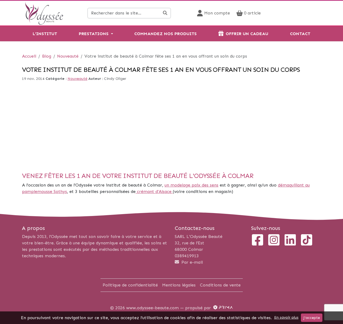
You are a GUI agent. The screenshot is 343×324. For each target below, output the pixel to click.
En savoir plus (286, 317)
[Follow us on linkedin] (290, 240)
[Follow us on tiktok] (306, 240)
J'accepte (311, 317)
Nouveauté (77, 78)
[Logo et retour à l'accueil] (44, 12)
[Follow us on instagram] (273, 240)
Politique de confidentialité (130, 285)
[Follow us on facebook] (257, 240)
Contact (300, 33)
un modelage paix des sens (191, 185)
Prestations (94, 33)
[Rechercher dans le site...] (165, 13)
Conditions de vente (220, 285)
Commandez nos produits (165, 33)
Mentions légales (179, 285)
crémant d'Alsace (154, 191)
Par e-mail (191, 262)
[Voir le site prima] (222, 307)
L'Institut (45, 33)
